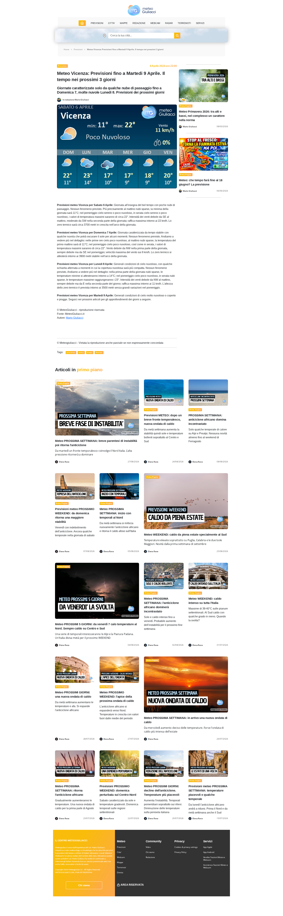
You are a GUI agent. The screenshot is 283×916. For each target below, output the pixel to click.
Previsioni (78, 49)
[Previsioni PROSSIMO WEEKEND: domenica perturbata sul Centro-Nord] (119, 763)
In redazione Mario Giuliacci (76, 99)
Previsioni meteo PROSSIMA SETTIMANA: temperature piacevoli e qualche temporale (208, 793)
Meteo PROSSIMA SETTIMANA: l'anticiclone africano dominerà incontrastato (161, 605)
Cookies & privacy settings (186, 847)
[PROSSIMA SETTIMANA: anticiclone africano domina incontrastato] (208, 392)
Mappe (120, 862)
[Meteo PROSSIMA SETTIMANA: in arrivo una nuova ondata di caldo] (186, 684)
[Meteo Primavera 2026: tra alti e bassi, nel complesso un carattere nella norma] (203, 85)
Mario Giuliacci (74, 317)
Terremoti (121, 867)
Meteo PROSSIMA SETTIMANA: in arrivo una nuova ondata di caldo (185, 720)
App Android (208, 852)
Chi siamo (84, 885)
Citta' (119, 852)
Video (148, 847)
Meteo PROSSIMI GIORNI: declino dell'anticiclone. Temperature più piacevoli (161, 790)
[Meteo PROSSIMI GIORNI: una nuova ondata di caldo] (75, 669)
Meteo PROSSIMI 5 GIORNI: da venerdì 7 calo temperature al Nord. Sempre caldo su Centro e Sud (96, 626)
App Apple (207, 847)
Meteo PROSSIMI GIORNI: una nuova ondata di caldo (73, 694)
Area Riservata (132, 884)
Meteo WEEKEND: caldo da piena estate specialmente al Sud (185, 534)
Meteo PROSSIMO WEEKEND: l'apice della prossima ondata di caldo (117, 697)
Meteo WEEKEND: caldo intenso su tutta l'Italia (205, 601)
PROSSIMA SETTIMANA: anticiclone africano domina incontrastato (207, 419)
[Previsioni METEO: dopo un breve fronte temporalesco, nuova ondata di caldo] (164, 392)
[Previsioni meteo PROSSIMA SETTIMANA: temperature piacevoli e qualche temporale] (208, 763)
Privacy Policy (180, 852)
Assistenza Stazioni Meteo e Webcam (215, 866)
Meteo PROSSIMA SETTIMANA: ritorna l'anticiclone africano (69, 790)
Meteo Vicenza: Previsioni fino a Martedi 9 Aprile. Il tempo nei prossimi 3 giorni (125, 49)
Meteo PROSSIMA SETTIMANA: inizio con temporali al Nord (115, 513)
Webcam (155, 23)
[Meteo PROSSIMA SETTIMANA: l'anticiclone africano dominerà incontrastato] (164, 575)
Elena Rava (64, 462)
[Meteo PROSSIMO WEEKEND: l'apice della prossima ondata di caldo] (119, 669)
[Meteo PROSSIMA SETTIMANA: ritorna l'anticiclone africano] (75, 763)
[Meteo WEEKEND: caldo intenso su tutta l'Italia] (208, 575)
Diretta (120, 872)
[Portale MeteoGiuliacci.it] (142, 10)
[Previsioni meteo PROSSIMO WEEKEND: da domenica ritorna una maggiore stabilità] (75, 486)
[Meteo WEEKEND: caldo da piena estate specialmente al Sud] (186, 501)
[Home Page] (82, 23)
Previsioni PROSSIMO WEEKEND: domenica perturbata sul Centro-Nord (118, 790)
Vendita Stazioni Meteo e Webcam (214, 858)
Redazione (150, 857)
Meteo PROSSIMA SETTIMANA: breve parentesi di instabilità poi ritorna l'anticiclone (96, 443)
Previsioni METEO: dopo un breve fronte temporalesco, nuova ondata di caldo (163, 419)
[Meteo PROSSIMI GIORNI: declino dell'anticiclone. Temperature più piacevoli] (164, 763)
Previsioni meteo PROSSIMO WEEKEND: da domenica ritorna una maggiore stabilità (74, 515)
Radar (169, 23)
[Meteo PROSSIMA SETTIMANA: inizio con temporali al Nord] (119, 486)
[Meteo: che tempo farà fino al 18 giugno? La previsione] (203, 154)
